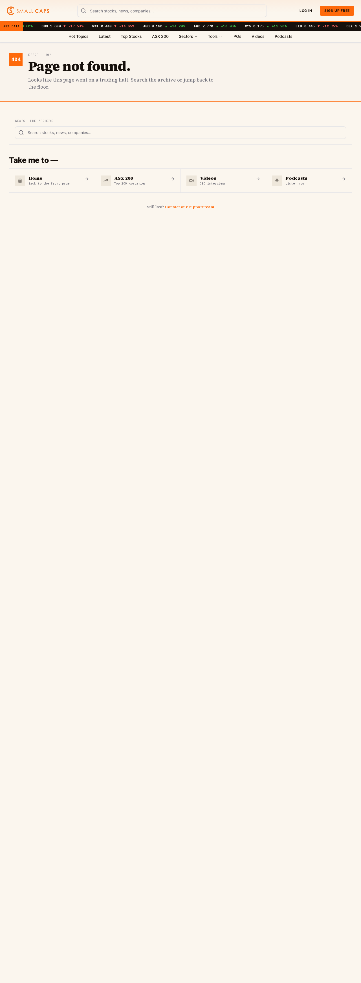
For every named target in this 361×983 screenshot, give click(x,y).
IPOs (236, 36)
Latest (105, 36)
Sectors (186, 36)
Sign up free (337, 10)
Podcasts (283, 36)
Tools (213, 36)
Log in (306, 10)
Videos (258, 36)
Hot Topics (79, 36)
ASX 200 (160, 36)
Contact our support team (189, 207)
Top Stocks (131, 36)
